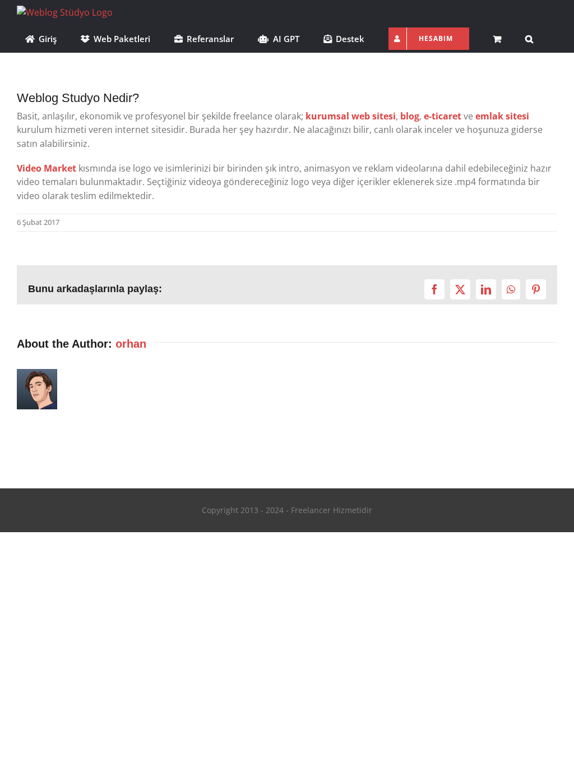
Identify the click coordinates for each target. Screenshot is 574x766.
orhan (130, 344)
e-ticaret (442, 116)
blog (409, 116)
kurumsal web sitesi (350, 116)
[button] (529, 37)
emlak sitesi (502, 116)
